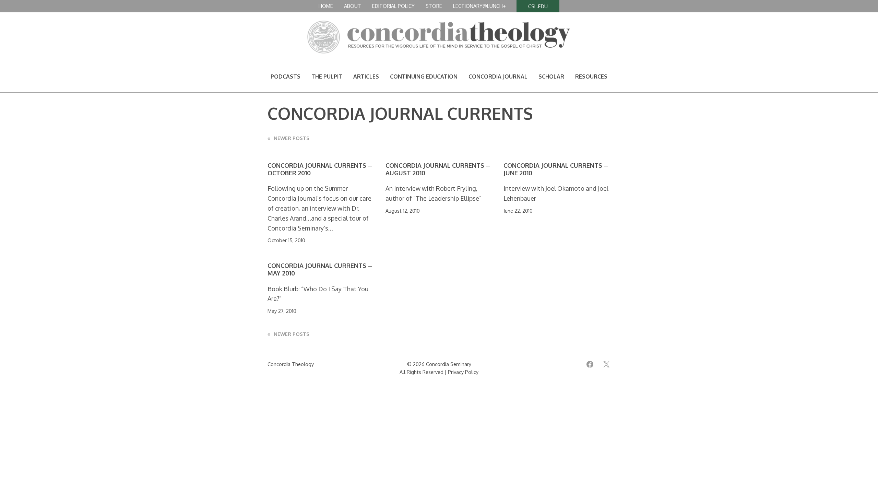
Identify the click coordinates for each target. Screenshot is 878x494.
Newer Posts (288, 138)
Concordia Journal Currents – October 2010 (320, 169)
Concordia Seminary (448, 364)
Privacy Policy (463, 372)
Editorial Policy (393, 6)
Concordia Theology (291, 364)
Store (434, 6)
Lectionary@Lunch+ (479, 6)
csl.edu (538, 6)
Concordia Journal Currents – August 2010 (437, 169)
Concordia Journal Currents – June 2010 (555, 169)
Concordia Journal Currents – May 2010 (320, 269)
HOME (326, 6)
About (352, 6)
